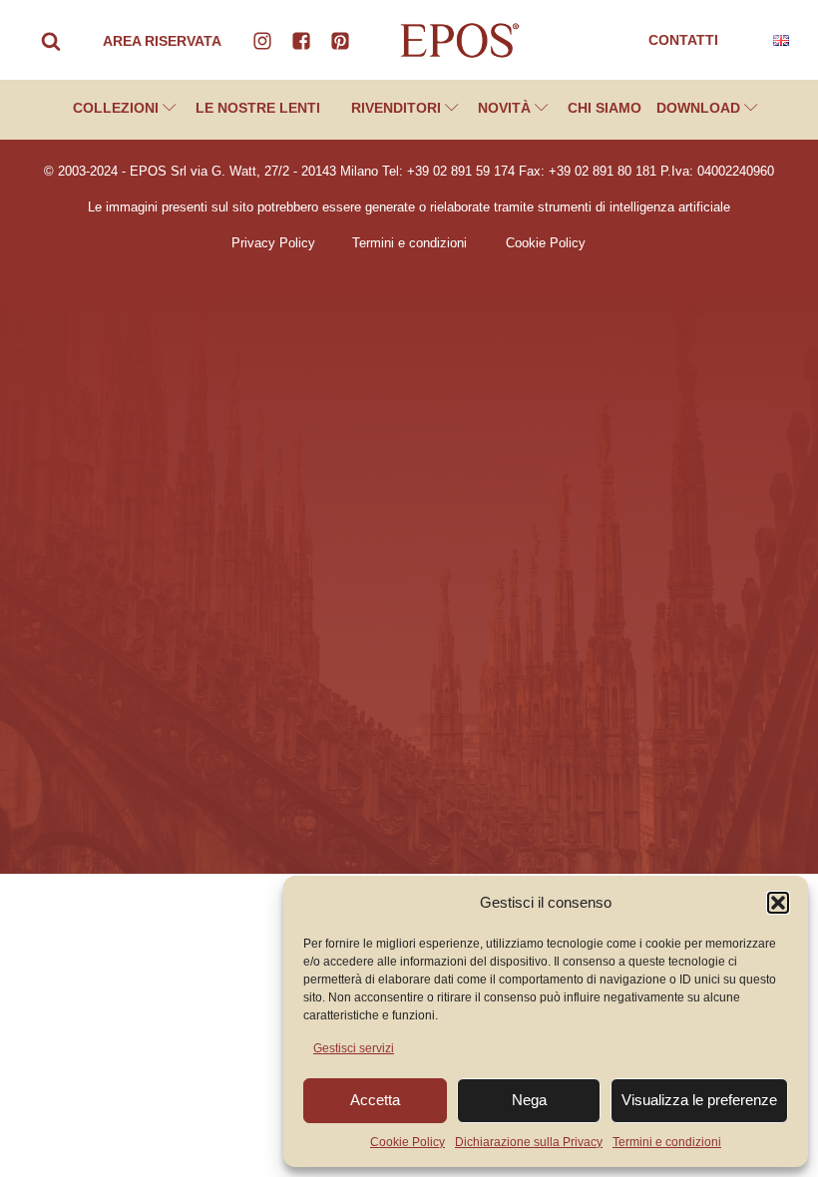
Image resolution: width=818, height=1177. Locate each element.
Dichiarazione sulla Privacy (529, 1142)
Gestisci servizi (353, 1048)
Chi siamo (604, 108)
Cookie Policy (407, 1142)
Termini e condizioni (667, 1142)
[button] (778, 903)
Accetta (375, 1099)
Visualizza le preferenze (699, 1099)
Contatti (683, 40)
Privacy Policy (273, 243)
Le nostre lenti (258, 108)
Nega (529, 1099)
